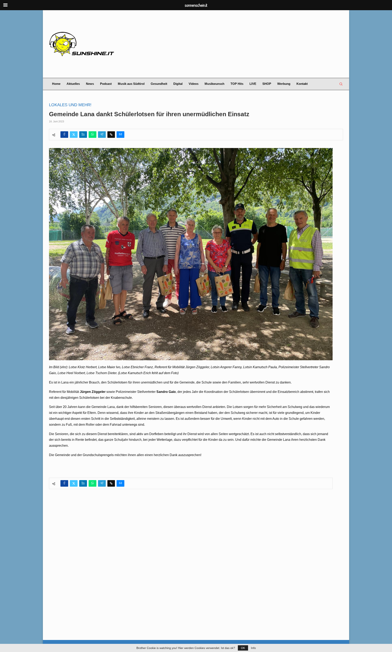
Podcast (106, 83)
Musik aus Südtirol (131, 83)
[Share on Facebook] (64, 134)
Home (56, 83)
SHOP (266, 83)
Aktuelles (73, 83)
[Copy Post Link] (111, 134)
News (90, 83)
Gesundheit (159, 83)
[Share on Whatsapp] (92, 134)
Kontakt (302, 83)
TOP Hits (237, 83)
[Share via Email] (120, 134)
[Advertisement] (246, 44)
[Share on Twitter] (74, 134)
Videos (193, 83)
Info (253, 647)
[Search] (341, 84)
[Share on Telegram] (102, 134)
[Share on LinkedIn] (83, 134)
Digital (178, 83)
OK (243, 648)
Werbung (283, 83)
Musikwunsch (214, 83)
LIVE (252, 83)
